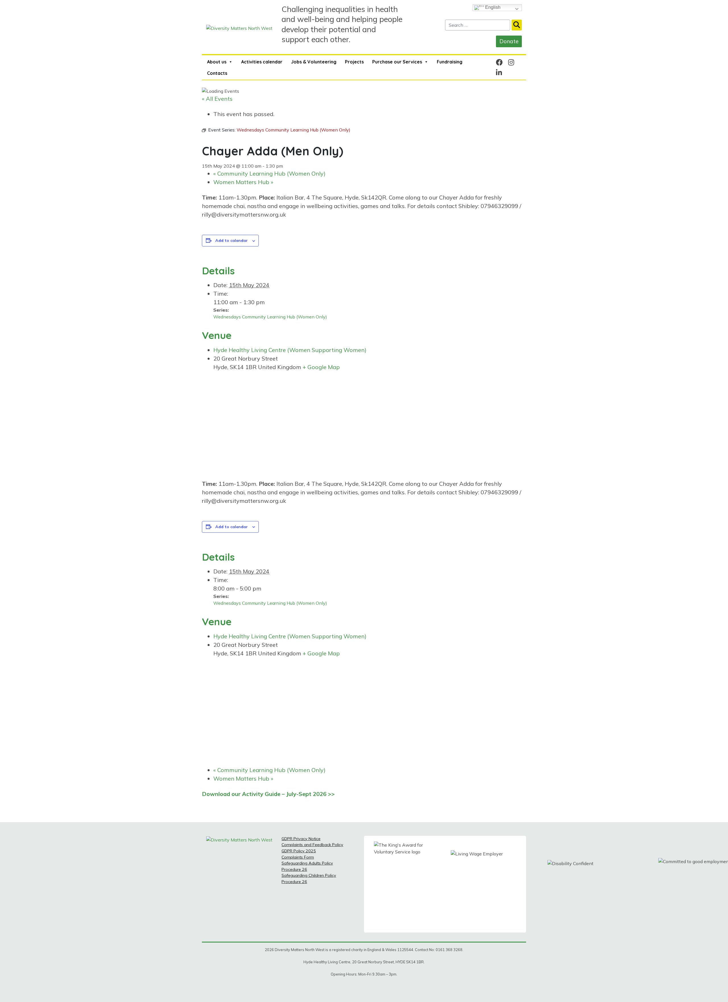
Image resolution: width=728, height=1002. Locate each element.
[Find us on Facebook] (499, 62)
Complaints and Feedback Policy (312, 844)
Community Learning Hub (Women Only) (269, 173)
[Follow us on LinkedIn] (499, 72)
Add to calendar (231, 240)
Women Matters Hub (243, 182)
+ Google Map (321, 367)
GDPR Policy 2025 (299, 850)
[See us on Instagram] (511, 62)
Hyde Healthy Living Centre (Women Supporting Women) (290, 349)
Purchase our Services (397, 62)
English (492, 7)
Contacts (217, 73)
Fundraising (449, 62)
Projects (354, 62)
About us (216, 62)
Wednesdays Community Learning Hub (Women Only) (270, 317)
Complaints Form (298, 857)
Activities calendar (261, 62)
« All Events (217, 98)
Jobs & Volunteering (313, 62)
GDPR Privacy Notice (301, 838)
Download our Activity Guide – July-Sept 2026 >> (268, 793)
